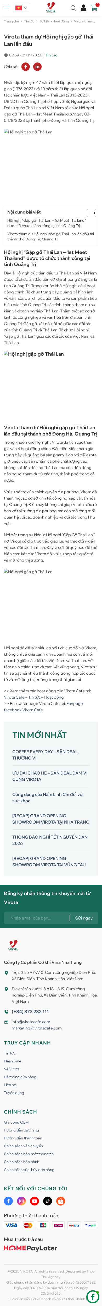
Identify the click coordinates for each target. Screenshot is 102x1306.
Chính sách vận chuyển (23, 1146)
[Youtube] (34, 1201)
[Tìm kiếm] (73, 8)
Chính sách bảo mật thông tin (29, 1154)
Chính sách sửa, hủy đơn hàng (29, 1169)
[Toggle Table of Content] (89, 213)
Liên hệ (10, 1084)
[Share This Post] (25, 66)
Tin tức (10, 1053)
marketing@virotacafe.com (37, 1028)
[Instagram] (21, 1201)
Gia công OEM (16, 1122)
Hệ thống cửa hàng (20, 1077)
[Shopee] (60, 1201)
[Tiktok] (47, 1201)
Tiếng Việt (22, 8)
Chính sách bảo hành (21, 1161)
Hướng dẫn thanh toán (23, 1138)
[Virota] (51, 8)
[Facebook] (8, 1201)
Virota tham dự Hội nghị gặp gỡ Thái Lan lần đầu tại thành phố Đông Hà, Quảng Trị (50, 236)
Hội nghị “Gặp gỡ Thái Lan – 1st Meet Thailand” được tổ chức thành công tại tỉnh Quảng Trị (46, 223)
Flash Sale (12, 1061)
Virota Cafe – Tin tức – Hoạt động (34, 697)
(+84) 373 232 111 (30, 1011)
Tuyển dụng (14, 1092)
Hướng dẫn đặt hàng (21, 1130)
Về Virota (12, 1069)
